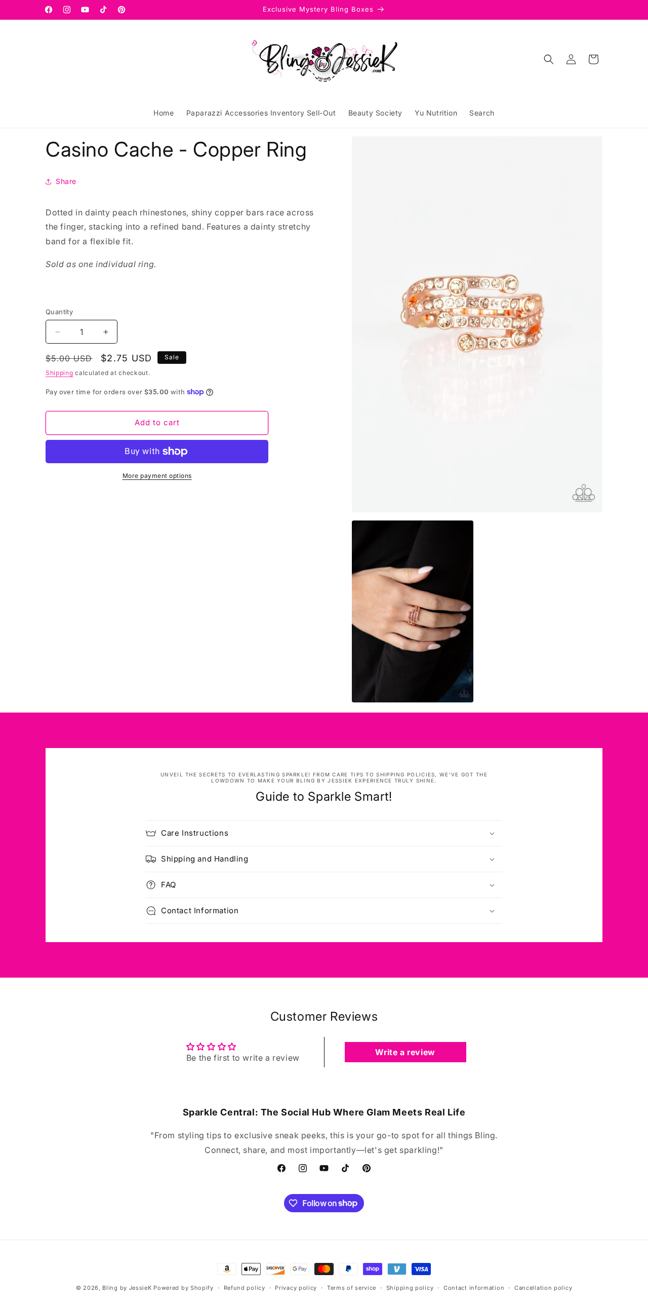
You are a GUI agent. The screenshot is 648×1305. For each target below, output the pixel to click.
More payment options (157, 475)
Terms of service (351, 1287)
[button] (549, 59)
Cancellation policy (543, 1287)
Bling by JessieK (126, 1287)
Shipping (59, 373)
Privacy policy (296, 1287)
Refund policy (244, 1287)
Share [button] (66, 181)
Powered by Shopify (183, 1287)
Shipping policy (410, 1287)
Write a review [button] (405, 1052)
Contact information (473, 1287)
